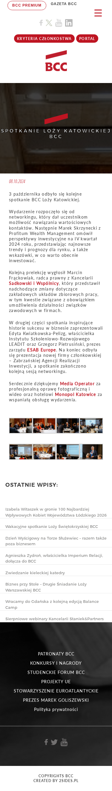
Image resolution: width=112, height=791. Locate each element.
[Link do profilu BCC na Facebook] (41, 23)
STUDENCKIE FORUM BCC (56, 672)
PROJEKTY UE (56, 681)
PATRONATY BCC (56, 653)
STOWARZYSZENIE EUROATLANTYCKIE (56, 690)
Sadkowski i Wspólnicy (34, 283)
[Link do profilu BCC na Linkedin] (69, 23)
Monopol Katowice (75, 394)
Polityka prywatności (56, 709)
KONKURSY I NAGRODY (56, 663)
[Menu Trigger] (98, 12)
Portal (87, 38)
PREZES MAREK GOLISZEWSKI (56, 700)
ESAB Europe (41, 349)
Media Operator (77, 383)
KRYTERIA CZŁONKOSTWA (44, 38)
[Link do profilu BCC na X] (49, 23)
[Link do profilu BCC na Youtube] (59, 23)
